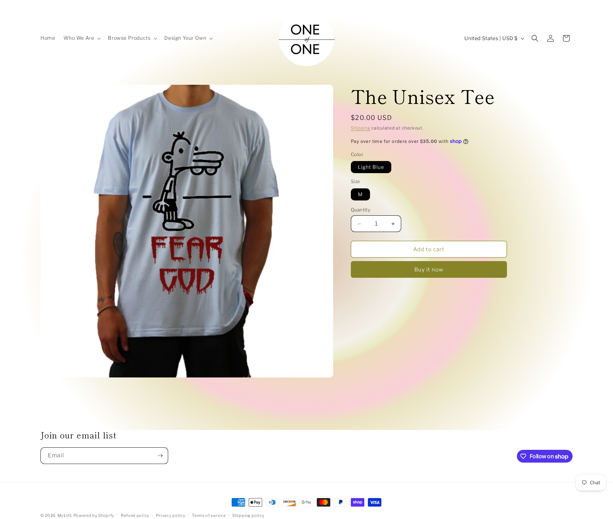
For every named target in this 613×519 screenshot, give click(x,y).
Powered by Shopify (94, 515)
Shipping (360, 128)
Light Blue (371, 167)
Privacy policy (171, 515)
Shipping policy (248, 515)
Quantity (360, 209)
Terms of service (209, 515)
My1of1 (64, 515)
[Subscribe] (160, 455)
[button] (81, 38)
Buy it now (428, 269)
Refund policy (135, 515)
